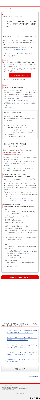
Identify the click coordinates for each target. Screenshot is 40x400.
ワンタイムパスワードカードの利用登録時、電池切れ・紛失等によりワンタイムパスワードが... (22, 331)
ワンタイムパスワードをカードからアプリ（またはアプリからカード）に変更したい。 (22, 339)
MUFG (5, 3)
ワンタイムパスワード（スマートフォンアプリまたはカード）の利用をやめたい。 (22, 346)
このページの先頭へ (33, 376)
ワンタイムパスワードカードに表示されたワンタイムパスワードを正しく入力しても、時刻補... (22, 353)
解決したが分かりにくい (11, 293)
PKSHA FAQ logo (35, 398)
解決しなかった (9, 302)
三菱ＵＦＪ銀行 (35, 3)
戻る (5, 14)
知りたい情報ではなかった (12, 311)
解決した (7, 284)
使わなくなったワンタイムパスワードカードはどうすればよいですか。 (22, 360)
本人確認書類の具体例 (22, 253)
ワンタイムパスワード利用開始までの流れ (16, 100)
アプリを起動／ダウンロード (19, 75)
